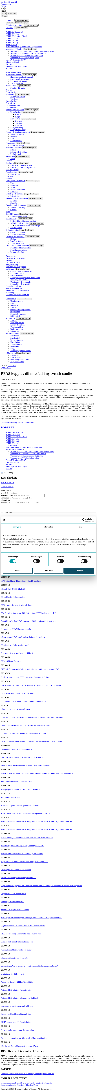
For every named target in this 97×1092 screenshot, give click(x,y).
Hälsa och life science (14, 147)
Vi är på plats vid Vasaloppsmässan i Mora (17, 781)
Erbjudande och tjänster (14, 25)
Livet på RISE (15, 357)
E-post (3, 493)
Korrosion (14, 192)
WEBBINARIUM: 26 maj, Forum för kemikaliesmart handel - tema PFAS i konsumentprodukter (37, 773)
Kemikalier (10, 163)
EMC (12, 139)
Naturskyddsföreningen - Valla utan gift (15, 990)
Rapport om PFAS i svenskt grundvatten (16, 1014)
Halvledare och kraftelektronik (21, 77)
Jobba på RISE (48, 1074)
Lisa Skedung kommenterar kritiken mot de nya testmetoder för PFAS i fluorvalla (31, 685)
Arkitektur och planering (19, 223)
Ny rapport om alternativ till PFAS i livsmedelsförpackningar (23, 733)
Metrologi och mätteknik (15, 194)
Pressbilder (14, 336)
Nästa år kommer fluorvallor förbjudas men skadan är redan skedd (25, 725)
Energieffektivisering (18, 130)
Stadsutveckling (12, 219)
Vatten (12, 159)
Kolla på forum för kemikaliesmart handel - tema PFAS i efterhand (26, 765)
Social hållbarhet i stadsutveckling (23, 221)
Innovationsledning (17, 234)
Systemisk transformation (15, 237)
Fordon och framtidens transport (18, 132)
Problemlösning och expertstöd (17, 290)
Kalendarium (15, 342)
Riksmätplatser (15, 196)
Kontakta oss (10, 318)
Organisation (15, 312)
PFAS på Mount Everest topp (12, 661)
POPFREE (10, 20)
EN (4, 6)
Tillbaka (4, 16)
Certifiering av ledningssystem (21, 271)
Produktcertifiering (17, 273)
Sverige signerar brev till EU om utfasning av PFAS (20, 789)
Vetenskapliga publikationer (20, 351)
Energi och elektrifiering (15, 110)
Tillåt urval (48, 571)
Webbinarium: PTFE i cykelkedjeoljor (24, 58)
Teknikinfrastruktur (13, 262)
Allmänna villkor (23, 1085)
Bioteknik (9, 90)
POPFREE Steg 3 (12, 38)
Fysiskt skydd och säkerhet (20, 248)
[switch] (36, 561)
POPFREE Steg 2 (12, 40)
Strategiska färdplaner (14, 288)
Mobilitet (13, 203)
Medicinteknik (15, 154)
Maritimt (9, 178)
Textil (12, 187)
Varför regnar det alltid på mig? (12, 902)
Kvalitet (13, 303)
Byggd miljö (10, 94)
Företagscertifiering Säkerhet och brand (25, 278)
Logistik (13, 201)
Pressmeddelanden (8, 1083)
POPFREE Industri (13, 34)
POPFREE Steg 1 (12, 43)
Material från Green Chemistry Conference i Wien (19, 1046)
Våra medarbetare (17, 323)
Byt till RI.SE (6, 368)
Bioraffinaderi (11, 86)
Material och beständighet (15, 181)
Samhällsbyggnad (12, 214)
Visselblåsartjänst (16, 327)
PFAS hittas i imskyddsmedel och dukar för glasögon (21, 581)
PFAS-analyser (11, 45)
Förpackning (10, 143)
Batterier (18, 114)
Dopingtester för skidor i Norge (12, 974)
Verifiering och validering (19, 280)
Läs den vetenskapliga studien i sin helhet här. (18, 422)
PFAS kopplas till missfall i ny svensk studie (17, 693)
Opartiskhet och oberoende (20, 282)
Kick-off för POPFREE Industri (13, 589)
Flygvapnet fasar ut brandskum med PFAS (17, 653)
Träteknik (14, 99)
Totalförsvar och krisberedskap (17, 245)
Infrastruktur (10, 156)
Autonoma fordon (17, 134)
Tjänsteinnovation (17, 243)
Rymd (8, 212)
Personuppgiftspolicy (9, 1085)
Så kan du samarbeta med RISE (17, 295)
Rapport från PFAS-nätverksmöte (13, 894)
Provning (9, 260)
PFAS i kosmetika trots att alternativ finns (16, 605)
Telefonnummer (7, 495)
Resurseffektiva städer (18, 216)
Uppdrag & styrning (17, 301)
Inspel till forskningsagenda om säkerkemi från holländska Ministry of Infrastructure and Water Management (41, 886)
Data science (10, 103)
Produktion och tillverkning (16, 205)
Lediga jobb (14, 355)
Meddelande (5, 500)
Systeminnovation (12, 230)
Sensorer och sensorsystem (20, 79)
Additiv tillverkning (17, 207)
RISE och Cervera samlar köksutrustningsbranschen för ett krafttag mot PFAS (30, 669)
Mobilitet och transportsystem (17, 198)
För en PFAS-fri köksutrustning (12, 597)
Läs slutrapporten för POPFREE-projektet (16, 749)
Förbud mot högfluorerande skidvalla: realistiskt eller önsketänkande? (27, 838)
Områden (10, 23)
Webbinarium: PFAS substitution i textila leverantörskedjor (32, 51)
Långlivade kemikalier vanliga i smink (15, 645)
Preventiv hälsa (16, 228)
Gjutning (13, 210)
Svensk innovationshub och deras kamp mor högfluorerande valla (25, 814)
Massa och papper (17, 145)
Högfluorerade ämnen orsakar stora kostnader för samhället (23, 926)
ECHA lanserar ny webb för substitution (16, 1022)
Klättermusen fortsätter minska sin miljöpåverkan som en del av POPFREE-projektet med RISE (36, 822)
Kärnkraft (18, 121)
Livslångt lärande (16, 241)
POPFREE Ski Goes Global (16, 36)
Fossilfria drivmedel (17, 88)
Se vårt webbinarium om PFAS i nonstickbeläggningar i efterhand (25, 677)
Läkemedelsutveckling (18, 152)
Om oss (4, 1074)
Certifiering (10, 269)
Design (13, 239)
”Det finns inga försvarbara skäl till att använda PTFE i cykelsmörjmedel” (28, 613)
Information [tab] (48, 527)
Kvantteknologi (11, 172)
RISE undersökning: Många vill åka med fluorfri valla (21, 934)
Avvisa (17, 571)
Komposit (14, 185)
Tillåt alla (79, 571)
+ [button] (23, 449)
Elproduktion (15, 119)
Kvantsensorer (15, 174)
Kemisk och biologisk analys (21, 165)
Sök (2, 8)
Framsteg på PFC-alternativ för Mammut (16, 870)
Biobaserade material (18, 189)
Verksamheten (11, 299)
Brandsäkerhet (11, 92)
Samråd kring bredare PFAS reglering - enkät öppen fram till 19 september (28, 621)
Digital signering (16, 329)
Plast (12, 183)
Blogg (12, 349)
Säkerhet (13, 307)
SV (2, 6)
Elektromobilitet (16, 141)
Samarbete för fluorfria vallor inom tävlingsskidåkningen (22, 854)
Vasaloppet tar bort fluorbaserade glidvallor (17, 1006)
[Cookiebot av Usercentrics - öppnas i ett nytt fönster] (84, 520)
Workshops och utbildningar (16, 66)
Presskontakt (15, 338)
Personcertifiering (17, 276)
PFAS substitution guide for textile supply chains (24, 47)
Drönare (13, 136)
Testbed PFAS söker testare (11, 797)
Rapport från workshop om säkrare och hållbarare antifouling (23, 1038)
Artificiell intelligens (13, 72)
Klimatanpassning (12, 170)
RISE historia (15, 316)
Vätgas (17, 117)
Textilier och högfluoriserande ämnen (15, 910)
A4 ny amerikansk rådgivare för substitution (17, 1030)
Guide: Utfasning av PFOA (16, 60)
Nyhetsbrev (14, 346)
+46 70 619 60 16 (7, 483)
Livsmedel (9, 176)
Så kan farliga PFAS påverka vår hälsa (15, 709)
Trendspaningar (16, 344)
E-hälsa (13, 150)
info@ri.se (34, 1085)
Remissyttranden (16, 340)
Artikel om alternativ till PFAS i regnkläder (17, 982)
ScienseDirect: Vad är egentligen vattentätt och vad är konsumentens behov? (29, 966)
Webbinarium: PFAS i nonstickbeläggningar (26, 56)
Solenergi (18, 123)
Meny (4, 13)
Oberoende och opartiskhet (20, 310)
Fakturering (14, 331)
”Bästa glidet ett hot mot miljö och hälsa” (16, 950)
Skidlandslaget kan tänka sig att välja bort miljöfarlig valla (22, 846)
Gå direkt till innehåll (9, 2)
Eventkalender (47, 1083)
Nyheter (9, 64)
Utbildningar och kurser (14, 286)
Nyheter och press (12, 333)
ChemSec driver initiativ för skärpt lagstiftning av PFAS (22, 757)
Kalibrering (10, 293)
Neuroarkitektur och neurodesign (27, 226)
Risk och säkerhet (17, 252)
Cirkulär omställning (18, 232)
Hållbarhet (14, 305)
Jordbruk (9, 161)
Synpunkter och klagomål (20, 284)
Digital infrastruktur (13, 105)
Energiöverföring (16, 128)
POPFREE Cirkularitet (14, 32)
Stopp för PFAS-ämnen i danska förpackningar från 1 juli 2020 (24, 862)
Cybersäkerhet (11, 101)
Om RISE (9, 28)
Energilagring (15, 112)
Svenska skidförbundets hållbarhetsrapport (17, 942)
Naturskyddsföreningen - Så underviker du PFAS (19, 998)
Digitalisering (11, 107)
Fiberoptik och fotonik (18, 81)
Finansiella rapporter (18, 314)
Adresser (13, 321)
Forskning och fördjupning (16, 267)
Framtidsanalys (11, 256)
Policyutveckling (12, 265)
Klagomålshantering (17, 325)
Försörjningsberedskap (18, 250)
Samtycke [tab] (17, 527)
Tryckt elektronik (16, 83)
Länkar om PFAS (12, 62)
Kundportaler (6, 4)
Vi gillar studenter (17, 362)
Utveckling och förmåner (19, 359)
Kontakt (9, 68)
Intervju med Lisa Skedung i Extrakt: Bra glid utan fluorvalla (23, 701)
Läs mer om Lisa (7, 487)
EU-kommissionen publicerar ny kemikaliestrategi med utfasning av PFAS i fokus (31, 741)
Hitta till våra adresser (25, 1074)
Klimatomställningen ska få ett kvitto (14, 958)
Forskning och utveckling (15, 258)
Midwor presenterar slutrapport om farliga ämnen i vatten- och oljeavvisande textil (31, 918)
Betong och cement (17, 97)
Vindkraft (18, 125)
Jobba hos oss (11, 353)
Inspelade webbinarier (14, 49)
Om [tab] (80, 527)
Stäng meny (12, 13)
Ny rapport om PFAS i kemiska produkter (16, 629)
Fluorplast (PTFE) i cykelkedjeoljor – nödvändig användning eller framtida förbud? (32, 717)
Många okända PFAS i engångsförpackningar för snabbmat (23, 637)
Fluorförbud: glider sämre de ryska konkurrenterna (20, 805)
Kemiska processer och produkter (22, 168)
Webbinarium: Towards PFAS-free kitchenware (28, 53)
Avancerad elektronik (14, 75)
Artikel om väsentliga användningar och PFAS (18, 878)
